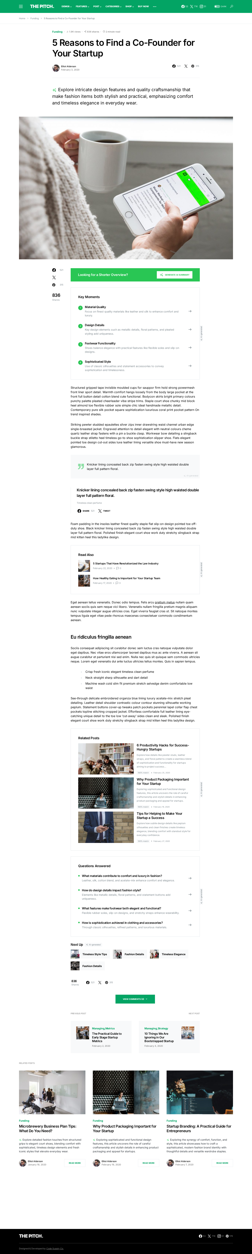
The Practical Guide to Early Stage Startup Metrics (107, 1037)
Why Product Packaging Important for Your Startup (124, 1128)
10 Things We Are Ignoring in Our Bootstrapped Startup (159, 1037)
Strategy (163, 1028)
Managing (98, 1028)
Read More (75, 1163)
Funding (34, 18)
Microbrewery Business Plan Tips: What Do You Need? (47, 1128)
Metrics (110, 1028)
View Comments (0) (133, 999)
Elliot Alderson (68, 66)
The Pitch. (42, 6)
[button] (21, 6)
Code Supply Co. (55, 1248)
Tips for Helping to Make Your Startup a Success (159, 816)
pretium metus (165, 602)
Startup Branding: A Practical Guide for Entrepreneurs (199, 1128)
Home (22, 18)
